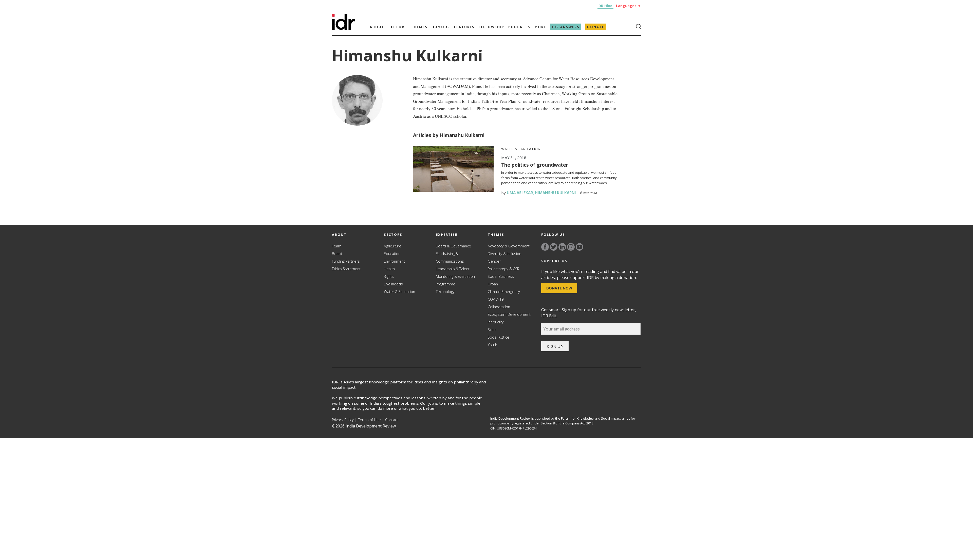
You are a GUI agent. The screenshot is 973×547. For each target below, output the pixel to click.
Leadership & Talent (453, 268)
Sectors (397, 27)
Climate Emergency (504, 291)
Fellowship (491, 27)
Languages (628, 5)
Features (464, 27)
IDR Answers (565, 27)
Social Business (501, 276)
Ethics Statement (346, 268)
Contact (391, 419)
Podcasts (519, 27)
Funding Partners (346, 261)
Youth (492, 344)
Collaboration (499, 306)
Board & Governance (453, 246)
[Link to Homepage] (343, 28)
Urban (493, 284)
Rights (389, 276)
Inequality (496, 322)
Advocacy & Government (509, 246)
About (377, 27)
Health (389, 268)
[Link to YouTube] (579, 247)
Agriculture (392, 246)
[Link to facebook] (545, 247)
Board (337, 253)
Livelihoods (393, 284)
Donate (595, 27)
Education (392, 253)
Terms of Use (369, 419)
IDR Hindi (605, 5)
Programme (445, 284)
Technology (445, 291)
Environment (394, 261)
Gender (494, 261)
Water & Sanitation (520, 148)
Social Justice (498, 337)
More (540, 27)
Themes (419, 27)
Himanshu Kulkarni (555, 192)
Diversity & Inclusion (504, 253)
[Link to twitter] (553, 247)
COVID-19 (495, 299)
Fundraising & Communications (450, 257)
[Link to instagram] (571, 247)
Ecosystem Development (509, 314)
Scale (492, 329)
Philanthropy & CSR (503, 268)
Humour (441, 27)
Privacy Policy (343, 419)
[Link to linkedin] (562, 247)
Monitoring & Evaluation (455, 276)
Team (336, 246)
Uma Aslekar (520, 192)
